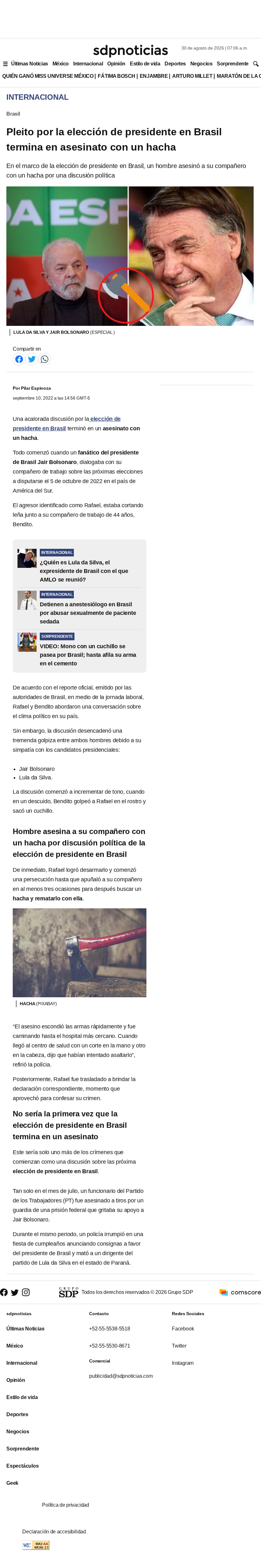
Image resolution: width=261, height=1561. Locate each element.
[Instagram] (26, 1292)
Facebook (183, 1328)
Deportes (175, 63)
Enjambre (154, 76)
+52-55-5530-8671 (109, 1346)
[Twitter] (31, 358)
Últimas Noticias (29, 63)
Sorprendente (233, 63)
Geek (12, 1483)
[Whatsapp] (44, 358)
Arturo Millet (192, 76)
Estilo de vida (145, 63)
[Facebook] (19, 358)
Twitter (179, 1346)
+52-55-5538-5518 (109, 1328)
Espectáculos (22, 1466)
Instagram (183, 1363)
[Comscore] (240, 1292)
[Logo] (130, 51)
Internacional (88, 63)
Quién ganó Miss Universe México (47, 76)
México (61, 63)
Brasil (13, 114)
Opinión (116, 63)
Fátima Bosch (116, 76)
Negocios (201, 63)
